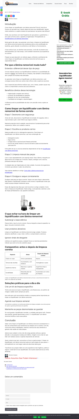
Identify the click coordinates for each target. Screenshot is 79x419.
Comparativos (49, 3)
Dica (7, 366)
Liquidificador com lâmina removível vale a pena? (16, 368)
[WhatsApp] (1, 10)
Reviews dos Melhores (39, 3)
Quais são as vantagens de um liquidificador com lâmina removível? (20, 367)
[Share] (1, 15)
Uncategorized (9, 364)
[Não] (77, 416)
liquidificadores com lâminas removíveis (16, 38)
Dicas (65, 3)
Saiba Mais (44, 417)
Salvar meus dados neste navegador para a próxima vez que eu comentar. (24, 405)
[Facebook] (1, 7)
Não (39, 417)
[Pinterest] (1, 12)
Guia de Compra (58, 3)
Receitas (71, 3)
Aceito (35, 417)
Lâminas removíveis (13, 366)
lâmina (13, 73)
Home (30, 3)
